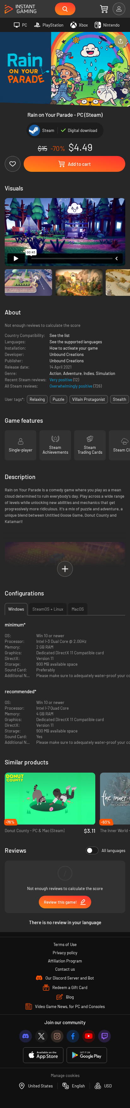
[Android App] (87, 1055)
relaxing (37, 399)
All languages (113, 850)
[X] (41, 1036)
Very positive (61, 379)
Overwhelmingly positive (71, 386)
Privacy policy (65, 952)
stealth (119, 399)
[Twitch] (104, 1036)
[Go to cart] (104, 9)
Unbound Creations (67, 354)
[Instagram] (57, 1036)
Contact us (65, 969)
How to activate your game (74, 348)
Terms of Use (65, 944)
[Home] (20, 9)
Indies (89, 373)
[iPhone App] (43, 1055)
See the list (60, 335)
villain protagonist (88, 399)
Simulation (105, 373)
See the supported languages (76, 341)
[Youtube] (88, 1036)
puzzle (58, 399)
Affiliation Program (65, 960)
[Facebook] (73, 1036)
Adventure (72, 373)
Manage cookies (65, 1075)
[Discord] (25, 1036)
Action (55, 373)
